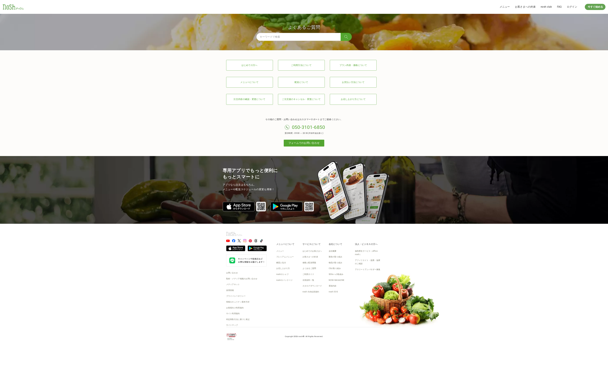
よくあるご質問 (309, 268)
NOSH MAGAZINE (336, 280)
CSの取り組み (335, 268)
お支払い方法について (353, 82)
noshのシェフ (282, 274)
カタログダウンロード (312, 286)
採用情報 (230, 290)
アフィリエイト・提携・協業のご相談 (367, 262)
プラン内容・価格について (353, 65)
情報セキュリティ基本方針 (238, 302)
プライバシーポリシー (236, 296)
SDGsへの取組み (336, 274)
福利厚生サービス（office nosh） (366, 253)
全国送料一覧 (308, 280)
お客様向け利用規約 (235, 308)
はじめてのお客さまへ (312, 251)
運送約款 (333, 286)
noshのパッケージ (284, 280)
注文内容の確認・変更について (249, 99)
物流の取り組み (335, 263)
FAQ (559, 6)
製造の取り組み (335, 257)
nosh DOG (333, 292)
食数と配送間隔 (309, 263)
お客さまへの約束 (525, 6)
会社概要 (333, 251)
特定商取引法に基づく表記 (238, 319)
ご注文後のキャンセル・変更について (301, 99)
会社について (335, 244)
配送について (301, 82)
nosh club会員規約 (310, 292)
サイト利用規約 (233, 313)
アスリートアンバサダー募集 (367, 269)
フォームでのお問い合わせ (304, 142)
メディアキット (233, 284)
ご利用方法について (301, 65)
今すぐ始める (595, 6)
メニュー (505, 6)
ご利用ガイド (308, 274)
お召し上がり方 (283, 268)
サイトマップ (232, 325)
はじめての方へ (249, 65)
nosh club (546, 6)
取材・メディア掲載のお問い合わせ (242, 279)
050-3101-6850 (308, 127)
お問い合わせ (232, 273)
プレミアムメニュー (285, 257)
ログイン (572, 6)
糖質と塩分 (281, 263)
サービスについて (311, 244)
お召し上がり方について (353, 99)
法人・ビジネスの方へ (366, 244)
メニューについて (249, 82)
